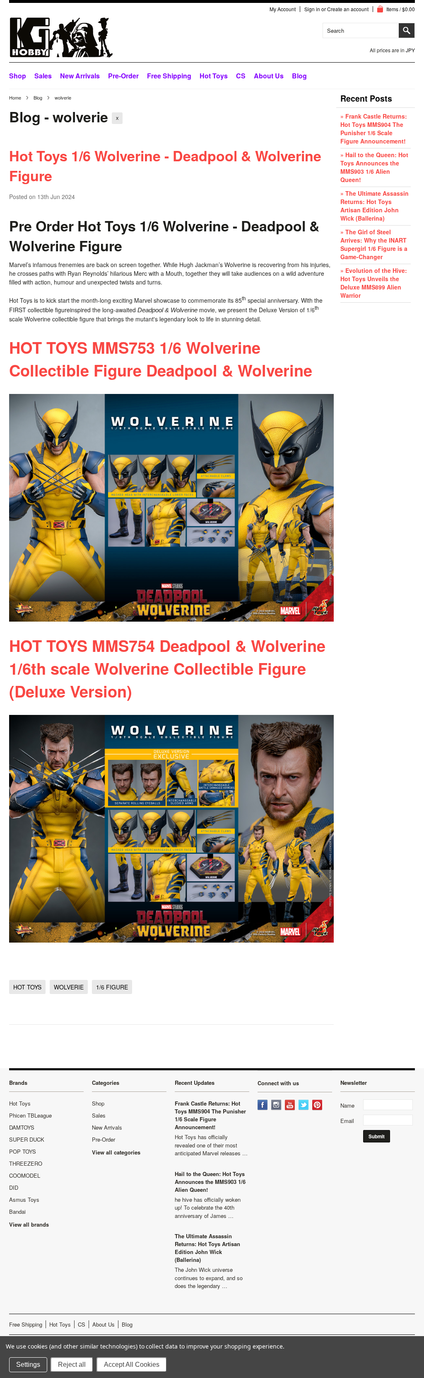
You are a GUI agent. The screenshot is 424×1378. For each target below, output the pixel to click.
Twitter (304, 1105)
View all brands (29, 1224)
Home (15, 97)
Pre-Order (123, 75)
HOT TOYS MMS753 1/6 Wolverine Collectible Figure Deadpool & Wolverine (160, 359)
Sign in (312, 9)
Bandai (17, 1211)
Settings (28, 1364)
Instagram (277, 1105)
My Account (283, 9)
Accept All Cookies (131, 1364)
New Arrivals (80, 75)
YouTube (290, 1105)
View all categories (116, 1152)
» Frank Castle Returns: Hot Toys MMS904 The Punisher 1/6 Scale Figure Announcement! (373, 128)
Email (347, 1121)
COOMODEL (24, 1175)
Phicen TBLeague (30, 1115)
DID (13, 1187)
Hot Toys (20, 1103)
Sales (43, 75)
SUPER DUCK (26, 1139)
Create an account (348, 9)
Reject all (72, 1364)
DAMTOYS (21, 1127)
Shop (17, 75)
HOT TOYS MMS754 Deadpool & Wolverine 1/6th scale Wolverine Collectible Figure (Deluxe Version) (167, 668)
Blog (38, 97)
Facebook (263, 1105)
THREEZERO (25, 1163)
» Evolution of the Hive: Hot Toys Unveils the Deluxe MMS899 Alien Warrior (373, 282)
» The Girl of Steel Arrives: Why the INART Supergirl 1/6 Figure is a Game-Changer (373, 244)
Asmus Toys (24, 1199)
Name (347, 1105)
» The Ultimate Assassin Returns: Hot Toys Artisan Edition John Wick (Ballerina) (374, 205)
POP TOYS (22, 1151)
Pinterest (318, 1105)
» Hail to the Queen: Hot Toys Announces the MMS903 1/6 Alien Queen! (374, 167)
